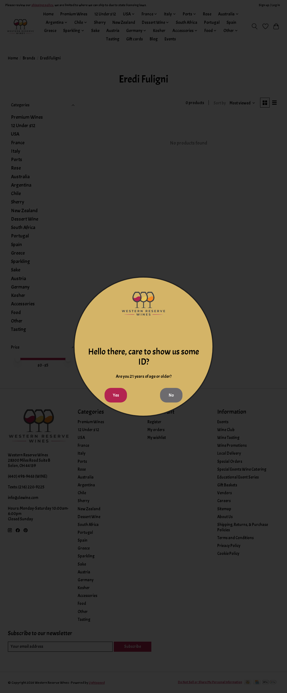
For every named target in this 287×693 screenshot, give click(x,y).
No (171, 395)
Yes (116, 395)
